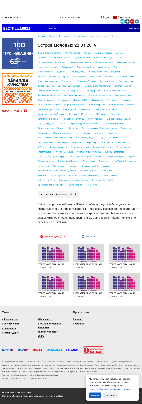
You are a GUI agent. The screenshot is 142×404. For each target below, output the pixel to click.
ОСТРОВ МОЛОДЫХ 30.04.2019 (87, 264)
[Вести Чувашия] (16, 28)
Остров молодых (80, 36)
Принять (95, 395)
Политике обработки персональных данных (110, 389)
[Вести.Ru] (23, 350)
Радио (52, 36)
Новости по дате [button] (12, 110)
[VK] (137, 21)
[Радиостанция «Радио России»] (54, 350)
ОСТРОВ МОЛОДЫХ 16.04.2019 (52, 293)
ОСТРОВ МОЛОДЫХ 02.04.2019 (123, 293)
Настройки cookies (54, 396)
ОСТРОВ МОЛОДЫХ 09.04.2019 (87, 293)
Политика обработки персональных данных (23, 396)
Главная (41, 36)
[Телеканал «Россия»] (7, 350)
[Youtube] (132, 21)
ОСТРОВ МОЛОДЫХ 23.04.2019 (123, 264)
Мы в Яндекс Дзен (55, 236)
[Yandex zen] (127, 21)
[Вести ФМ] (72, 350)
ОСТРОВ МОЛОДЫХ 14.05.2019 (52, 264)
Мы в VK (91, 236)
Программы (64, 36)
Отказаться (110, 395)
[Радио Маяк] (37, 350)
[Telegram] (123, 21)
